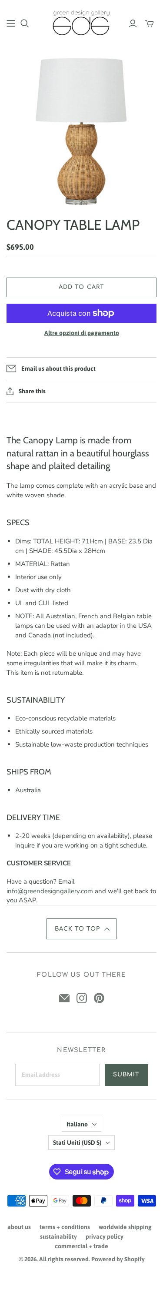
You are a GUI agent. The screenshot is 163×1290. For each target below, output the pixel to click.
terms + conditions (65, 1226)
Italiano (77, 1124)
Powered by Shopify (118, 1259)
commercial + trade (81, 1246)
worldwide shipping (125, 1226)
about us (19, 1226)
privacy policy (104, 1236)
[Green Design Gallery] (81, 22)
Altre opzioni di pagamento (81, 332)
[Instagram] (82, 998)
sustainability (58, 1236)
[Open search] (24, 23)
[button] (82, 928)
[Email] (64, 998)
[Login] (132, 23)
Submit (126, 1075)
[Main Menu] (11, 23)
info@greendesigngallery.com (50, 891)
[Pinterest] (99, 998)
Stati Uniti (77, 1142)
